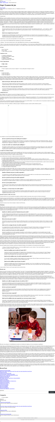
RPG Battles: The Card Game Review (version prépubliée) (10, 378)
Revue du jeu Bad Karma (4, 387)
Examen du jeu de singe (4, 383)
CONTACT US (20, 417)
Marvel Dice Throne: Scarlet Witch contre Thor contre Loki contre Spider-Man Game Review (16, 371)
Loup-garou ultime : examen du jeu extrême (7, 374)
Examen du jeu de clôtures (4, 381)
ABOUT (35, 417)
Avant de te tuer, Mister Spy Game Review (7, 388)
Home (1, 2)
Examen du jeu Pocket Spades (5, 370)
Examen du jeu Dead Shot (4, 377)
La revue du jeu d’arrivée (4, 384)
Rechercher (2, 390)
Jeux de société (5, 2)
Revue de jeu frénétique (4, 385)
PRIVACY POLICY (27, 417)
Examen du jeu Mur (3, 372)
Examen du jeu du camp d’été (5, 376)
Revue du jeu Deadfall (4, 386)
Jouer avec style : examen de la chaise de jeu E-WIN (9, 375)
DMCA (32, 417)
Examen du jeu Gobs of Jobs (5, 382)
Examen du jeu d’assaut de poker (5, 373)
